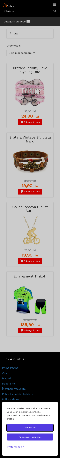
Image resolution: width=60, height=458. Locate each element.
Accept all (30, 427)
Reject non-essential (30, 437)
